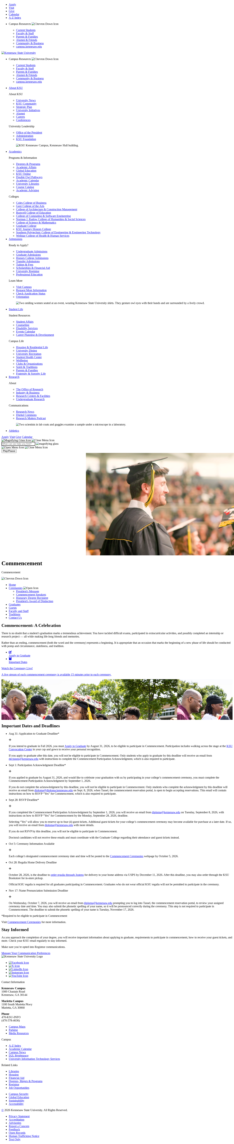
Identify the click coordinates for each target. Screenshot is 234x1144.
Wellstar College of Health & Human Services (42, 235)
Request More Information (31, 290)
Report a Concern (19, 1126)
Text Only (14, 1139)
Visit (11, 7)
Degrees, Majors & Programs (25, 1081)
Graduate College (26, 225)
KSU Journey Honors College (33, 229)
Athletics (14, 430)
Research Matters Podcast (31, 418)
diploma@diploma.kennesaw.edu (53, 790)
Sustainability (16, 1100)
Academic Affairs (26, 167)
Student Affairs (24, 321)
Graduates (14, 604)
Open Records (17, 1132)
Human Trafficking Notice (24, 1136)
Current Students (25, 30)
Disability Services (27, 328)
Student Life (16, 309)
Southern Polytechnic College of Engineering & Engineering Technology (58, 232)
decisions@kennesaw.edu (23, 758)
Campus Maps (17, 1026)
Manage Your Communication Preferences (25, 953)
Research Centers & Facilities (33, 395)
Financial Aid (16, 1077)
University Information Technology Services (34, 1058)
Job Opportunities (19, 1087)
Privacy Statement (19, 1116)
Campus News (17, 1052)
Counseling (22, 325)
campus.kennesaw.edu (29, 46)
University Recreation (28, 353)
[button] (27, 440)
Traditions (14, 614)
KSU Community (26, 103)
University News (26, 100)
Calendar (14, 14)
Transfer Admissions (28, 261)
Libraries (14, 1071)
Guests (13, 607)
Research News (25, 411)
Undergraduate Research (30, 399)
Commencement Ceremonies (126, 856)
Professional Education (29, 274)
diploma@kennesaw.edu (166, 812)
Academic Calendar (27, 180)
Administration (24, 135)
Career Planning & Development (35, 334)
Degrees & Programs (28, 164)
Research (14, 376)
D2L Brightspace (19, 1055)
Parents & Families (27, 36)
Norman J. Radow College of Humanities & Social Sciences (51, 219)
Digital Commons (26, 415)
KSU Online (23, 173)
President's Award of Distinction (34, 601)
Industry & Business (27, 392)
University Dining (26, 350)
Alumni (20, 113)
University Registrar (27, 271)
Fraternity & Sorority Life (31, 373)
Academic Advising (27, 190)
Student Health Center (29, 357)
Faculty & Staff (25, 33)
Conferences (23, 120)
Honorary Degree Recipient (32, 597)
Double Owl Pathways (29, 177)
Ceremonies (15, 588)
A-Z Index (15, 17)
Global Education (26, 170)
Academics (15, 151)
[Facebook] (121, 962)
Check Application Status (30, 293)
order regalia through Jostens (67, 874)
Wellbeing (22, 360)
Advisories (15, 1122)
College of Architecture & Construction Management (46, 209)
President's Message (27, 591)
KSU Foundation (26, 139)
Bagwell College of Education (33, 212)
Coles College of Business (31, 202)
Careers (20, 116)
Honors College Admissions (32, 258)
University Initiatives (28, 110)
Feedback (14, 1129)
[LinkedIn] (121, 969)
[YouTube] (121, 976)
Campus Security (19, 1094)
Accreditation (16, 1119)
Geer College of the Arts (30, 206)
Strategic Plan (24, 106)
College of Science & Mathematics (36, 222)
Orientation (22, 296)
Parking (13, 1030)
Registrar (14, 1084)
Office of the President (29, 132)
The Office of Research (29, 389)
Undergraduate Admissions (31, 251)
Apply (12, 4)
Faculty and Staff (19, 611)
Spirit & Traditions (26, 367)
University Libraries (27, 183)
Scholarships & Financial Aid (33, 267)
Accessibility (16, 1103)
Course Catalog (25, 187)
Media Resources (19, 1033)
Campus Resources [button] (20, 23)
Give (11, 11)
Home (12, 584)
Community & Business (30, 43)
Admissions (15, 239)
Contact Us (15, 617)
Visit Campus (24, 286)
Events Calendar (25, 331)
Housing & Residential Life (32, 347)
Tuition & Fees (24, 264)
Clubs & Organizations (29, 363)
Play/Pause (9, 451)
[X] (121, 966)
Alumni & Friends (26, 40)
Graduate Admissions (28, 254)
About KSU (16, 87)
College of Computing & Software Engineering (43, 215)
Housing (14, 1074)
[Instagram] (121, 972)
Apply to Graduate (75, 746)
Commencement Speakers (31, 594)
